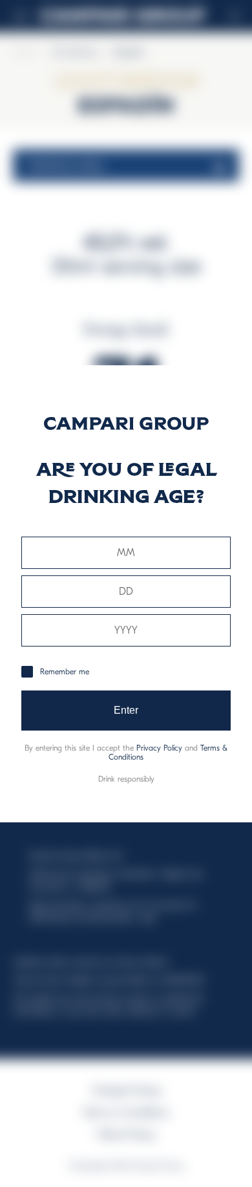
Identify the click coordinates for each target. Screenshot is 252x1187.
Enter (126, 710)
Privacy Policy (159, 748)
